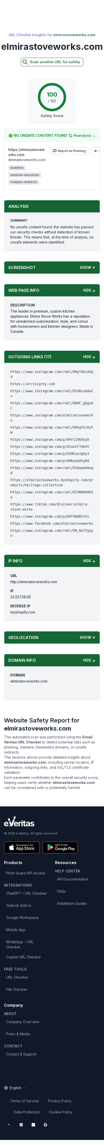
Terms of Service (24, 1101)
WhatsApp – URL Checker (20, 944)
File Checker (16, 989)
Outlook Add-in (18, 905)
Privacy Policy (59, 1101)
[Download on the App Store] (21, 847)
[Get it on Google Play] (60, 847)
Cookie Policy (60, 1112)
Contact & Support (21, 1054)
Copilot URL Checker (23, 957)
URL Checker (17, 977)
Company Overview (22, 1022)
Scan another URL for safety (55, 62)
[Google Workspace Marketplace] (45, 1125)
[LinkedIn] (21, 1125)
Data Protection (27, 1112)
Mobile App (15, 930)
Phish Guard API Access (25, 873)
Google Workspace (22, 917)
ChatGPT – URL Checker (26, 893)
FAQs (61, 891)
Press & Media (18, 1034)
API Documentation (72, 879)
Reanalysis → (84, 135)
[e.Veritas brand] (52, 821)
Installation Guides (72, 903)
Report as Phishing (72, 151)
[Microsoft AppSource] (33, 1125)
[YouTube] (9, 1125)
